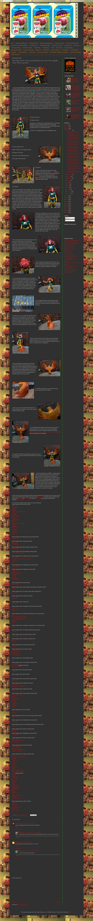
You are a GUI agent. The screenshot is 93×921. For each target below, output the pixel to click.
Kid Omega (14, 777)
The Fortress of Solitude (42, 52)
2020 (67, 201)
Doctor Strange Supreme (17, 740)
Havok (13, 773)
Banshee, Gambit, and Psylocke (19, 756)
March (68, 189)
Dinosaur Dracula (69, 248)
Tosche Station (37, 47)
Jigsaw (13, 702)
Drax (13, 615)
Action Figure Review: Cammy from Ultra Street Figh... (73, 157)
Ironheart (14, 646)
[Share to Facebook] (34, 815)
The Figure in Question (71, 269)
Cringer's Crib (38, 49)
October (69, 176)
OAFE (67, 261)
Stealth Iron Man (15, 652)
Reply (16, 827)
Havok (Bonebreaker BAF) (18, 771)
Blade (13, 659)
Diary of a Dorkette (70, 247)
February (69, 191)
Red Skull (14, 705)
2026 (67, 124)
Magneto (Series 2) (16, 807)
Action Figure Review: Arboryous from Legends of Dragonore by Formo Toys (76, 102)
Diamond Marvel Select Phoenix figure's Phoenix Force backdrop (44, 431)
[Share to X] (33, 815)
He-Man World (69, 253)
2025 (67, 126)
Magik (13, 783)
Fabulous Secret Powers (57, 45)
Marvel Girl (26, 498)
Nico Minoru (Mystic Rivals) (18, 523)
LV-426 (52, 47)
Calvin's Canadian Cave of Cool (72, 243)
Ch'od (13, 764)
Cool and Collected (70, 245)
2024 (67, 128)
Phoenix (52, 171)
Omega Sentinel (15, 787)
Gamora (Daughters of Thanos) (19, 616)
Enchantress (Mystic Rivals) (18, 511)
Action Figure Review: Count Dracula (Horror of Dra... (73, 147)
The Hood (14, 700)
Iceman (13, 774)
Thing (13, 598)
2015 (67, 210)
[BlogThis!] (32, 815)
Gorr (13, 711)
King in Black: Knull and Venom (19, 686)
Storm (13, 808)
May (68, 185)
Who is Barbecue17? (33, 43)
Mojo (13, 522)
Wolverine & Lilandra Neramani (19, 749)
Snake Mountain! (68, 45)
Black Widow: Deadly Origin (18, 553)
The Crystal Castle (69, 47)
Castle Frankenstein (15, 54)
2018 (67, 205)
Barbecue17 (21, 832)
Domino (14, 576)
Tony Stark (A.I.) (15, 653)
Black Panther (15, 548)
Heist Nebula (15, 742)
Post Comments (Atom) (23, 904)
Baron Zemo (15, 592)
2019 (67, 203)
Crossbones (15, 507)
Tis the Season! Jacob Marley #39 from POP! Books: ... (73, 138)
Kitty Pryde (14, 779)
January (69, 193)
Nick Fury (14, 560)
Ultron (13, 527)
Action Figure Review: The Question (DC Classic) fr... (73, 151)
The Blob (14, 758)
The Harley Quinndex (15, 47)
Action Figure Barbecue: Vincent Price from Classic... (74, 154)
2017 (67, 206)
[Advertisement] (36, 890)
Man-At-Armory (59, 47)
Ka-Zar (13, 517)
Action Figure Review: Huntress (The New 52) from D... (73, 172)
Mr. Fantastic (15, 597)
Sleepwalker (15, 526)
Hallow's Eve (15, 684)
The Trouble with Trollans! (75, 52)
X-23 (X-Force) (15, 579)
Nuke (13, 561)
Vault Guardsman (16, 655)
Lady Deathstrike (16, 703)
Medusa (14, 641)
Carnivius (17, 823)
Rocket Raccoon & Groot (17, 619)
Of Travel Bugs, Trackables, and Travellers (59, 52)
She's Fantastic (69, 267)
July (68, 182)
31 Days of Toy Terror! (59, 43)
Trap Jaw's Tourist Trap (28, 49)
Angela (13, 607)
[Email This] (30, 815)
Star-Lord (14, 621)
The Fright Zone (65, 49)
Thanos (13, 631)
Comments (68, 220)
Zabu (13, 533)
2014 (67, 212)
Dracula (14, 690)
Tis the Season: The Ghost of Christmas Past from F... (73, 132)
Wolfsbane (14, 532)
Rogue (13, 790)
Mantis (13, 626)
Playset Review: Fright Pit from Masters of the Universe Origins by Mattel (75, 81)
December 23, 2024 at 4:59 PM (33, 832)
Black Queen (40, 496)
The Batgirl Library (34, 45)
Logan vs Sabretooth (16, 746)
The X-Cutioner (15, 810)
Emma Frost (15, 767)
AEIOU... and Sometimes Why (72, 240)
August (68, 180)
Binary (13, 505)
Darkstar (14, 508)
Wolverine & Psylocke (17, 751)
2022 (67, 197)
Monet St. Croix (15, 786)
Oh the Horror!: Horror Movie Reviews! (19, 45)
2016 (67, 208)
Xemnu (13, 706)
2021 (67, 199)
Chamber (14, 762)
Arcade (13, 696)
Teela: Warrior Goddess (16, 49)
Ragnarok (14, 712)
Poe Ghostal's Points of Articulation (73, 262)
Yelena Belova (15, 544)
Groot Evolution (15, 609)
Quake (13, 525)
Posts (67, 217)
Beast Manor (76, 45)
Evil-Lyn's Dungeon (55, 49)
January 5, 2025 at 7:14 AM (26, 841)
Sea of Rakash (46, 49)
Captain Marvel (15, 566)
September (69, 178)
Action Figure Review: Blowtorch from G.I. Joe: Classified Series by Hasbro (76, 109)
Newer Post (14, 902)
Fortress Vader (32, 52)
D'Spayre (14, 510)
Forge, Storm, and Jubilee (18, 770)
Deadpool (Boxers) (16, 572)
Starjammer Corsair (16, 795)
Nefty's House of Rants (71, 259)
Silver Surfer (15, 680)
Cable (13, 570)
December (69, 130)
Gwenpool (14, 725)
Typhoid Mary (15, 721)
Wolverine (14, 538)
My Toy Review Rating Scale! (46, 43)
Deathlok (14, 575)
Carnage (14, 730)
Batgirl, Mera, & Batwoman (71, 242)
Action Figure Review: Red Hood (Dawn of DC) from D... (73, 160)
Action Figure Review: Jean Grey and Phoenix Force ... (73, 141)
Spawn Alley (13, 52)
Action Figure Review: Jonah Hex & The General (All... (73, 166)
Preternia (68, 264)
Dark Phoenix (20, 499)
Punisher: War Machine (17, 666)
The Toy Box (68, 272)
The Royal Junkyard (22, 52)
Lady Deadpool (15, 578)
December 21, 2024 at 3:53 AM (27, 823)
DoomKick (68, 250)
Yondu (13, 610)
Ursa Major (14, 529)
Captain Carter (15, 739)
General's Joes (69, 251)
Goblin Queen (15, 804)
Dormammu (14, 699)
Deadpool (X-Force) (16, 573)
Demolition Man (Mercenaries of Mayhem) (21, 559)
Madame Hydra (15, 519)
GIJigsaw (17, 841)
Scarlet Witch (15, 734)
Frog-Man (14, 514)
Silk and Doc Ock (16, 675)
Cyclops (14, 765)
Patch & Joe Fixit (16, 748)
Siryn (13, 793)
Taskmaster (14, 542)
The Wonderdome (74, 49)
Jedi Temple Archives (70, 255)
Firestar (14, 513)
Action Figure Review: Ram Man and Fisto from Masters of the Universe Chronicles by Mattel (76, 95)
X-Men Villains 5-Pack (17, 798)
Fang (13, 768)
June (68, 184)
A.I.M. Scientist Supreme (17, 694)
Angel (13, 755)
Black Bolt (14, 640)
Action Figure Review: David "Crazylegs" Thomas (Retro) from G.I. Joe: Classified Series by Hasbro (76, 88)
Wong (13, 588)
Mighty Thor (14, 717)
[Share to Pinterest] (36, 815)
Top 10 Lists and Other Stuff (72, 43)
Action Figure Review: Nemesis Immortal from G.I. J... (73, 169)
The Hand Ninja (15, 516)
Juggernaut (14, 776)
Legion (13, 780)
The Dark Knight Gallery (45, 45)
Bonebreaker (15, 759)
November (69, 174)
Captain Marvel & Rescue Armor (19, 635)
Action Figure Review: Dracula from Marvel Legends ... (73, 144)
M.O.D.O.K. (14, 520)
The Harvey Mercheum (71, 271)
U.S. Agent (14, 530)
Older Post (58, 902)
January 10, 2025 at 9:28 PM (32, 851)
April (68, 187)
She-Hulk (14, 671)
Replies (18, 829)
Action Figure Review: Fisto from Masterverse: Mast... (73, 163)
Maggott (14, 782)
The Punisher (15, 663)
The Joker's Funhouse (27, 47)
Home (12, 43)
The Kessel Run (45, 47)
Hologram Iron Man (16, 650)
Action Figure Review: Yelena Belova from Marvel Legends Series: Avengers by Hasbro (76, 117)
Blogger (70, 912)
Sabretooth (14, 792)
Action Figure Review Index (21, 43)
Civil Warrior (14, 603)
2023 (67, 195)
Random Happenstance (71, 266)
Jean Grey (38, 498)
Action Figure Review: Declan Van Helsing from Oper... (73, 135)
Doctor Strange (15, 584)
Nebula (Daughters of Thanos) (19, 618)
